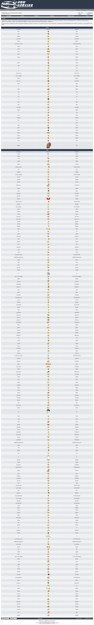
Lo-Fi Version (40, 618)
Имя (79, 12)
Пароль (79, 14)
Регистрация (9, 15)
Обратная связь (41, 620)
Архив (51, 620)
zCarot (57, 622)
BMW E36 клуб (47, 620)
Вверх (54, 620)
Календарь (52, 15)
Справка (22, 15)
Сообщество (36, 15)
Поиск (87, 15)
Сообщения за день (70, 15)
